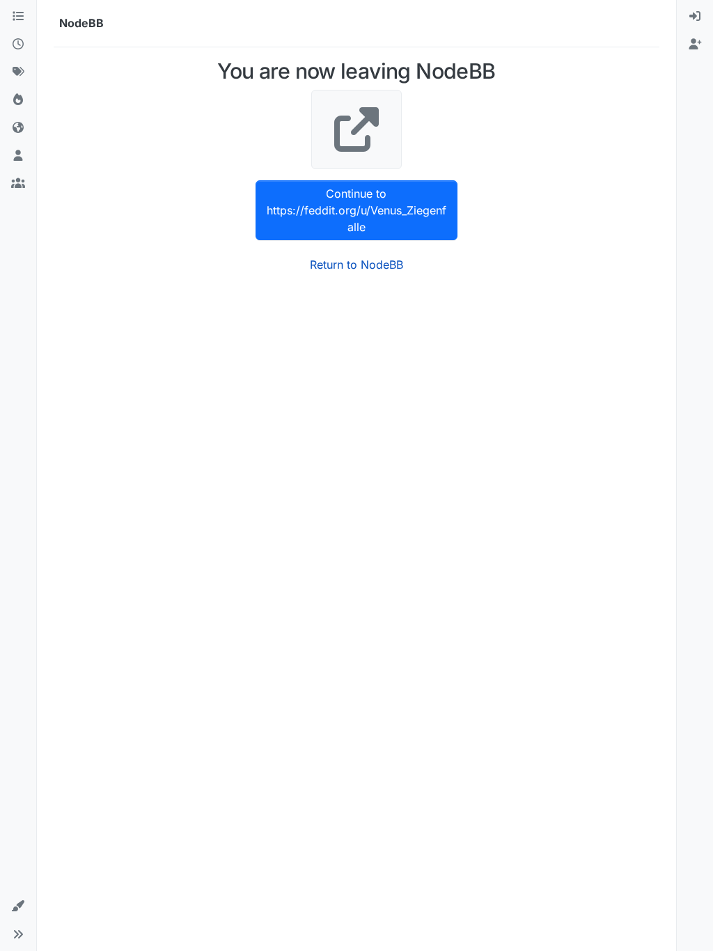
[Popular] (18, 100)
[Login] (694, 17)
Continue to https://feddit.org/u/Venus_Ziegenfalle (356, 210)
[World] (18, 128)
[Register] (694, 44)
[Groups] (18, 184)
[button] (18, 906)
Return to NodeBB (356, 265)
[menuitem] (694, 17)
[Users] (18, 156)
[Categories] (18, 17)
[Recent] (18, 44)
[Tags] (18, 72)
